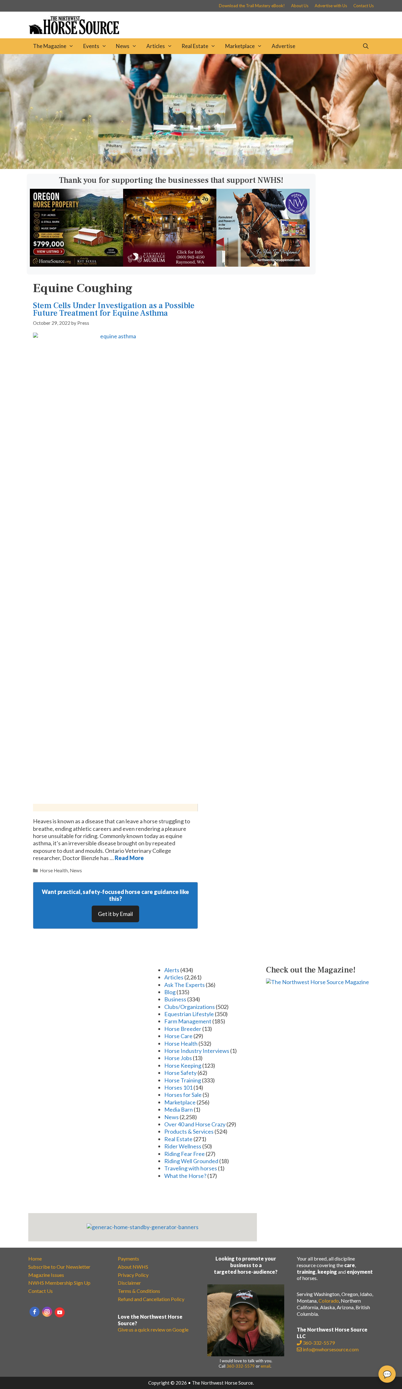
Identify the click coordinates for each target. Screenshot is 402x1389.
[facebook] (35, 1312)
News (122, 46)
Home (35, 1258)
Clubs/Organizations (189, 1006)
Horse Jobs (178, 1057)
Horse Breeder (182, 1028)
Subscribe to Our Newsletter (59, 1267)
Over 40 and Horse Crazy (194, 1124)
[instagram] (47, 1312)
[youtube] (60, 1312)
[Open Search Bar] (365, 46)
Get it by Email (115, 913)
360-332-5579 (240, 1366)
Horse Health (54, 870)
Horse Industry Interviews (196, 1050)
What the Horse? (185, 1175)
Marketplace (240, 46)
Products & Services (189, 1131)
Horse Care (178, 1035)
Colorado (328, 1301)
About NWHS (133, 1267)
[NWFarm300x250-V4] (263, 264)
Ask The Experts (184, 984)
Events (91, 46)
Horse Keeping (182, 1065)
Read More (129, 857)
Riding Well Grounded (191, 1161)
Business (175, 999)
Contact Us (363, 5)
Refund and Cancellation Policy (151, 1299)
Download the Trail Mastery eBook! (252, 5)
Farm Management (187, 1021)
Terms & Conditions (139, 1291)
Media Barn (178, 1109)
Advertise (283, 46)
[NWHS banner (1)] (169, 264)
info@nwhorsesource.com (331, 1349)
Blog (170, 992)
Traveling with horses (190, 1168)
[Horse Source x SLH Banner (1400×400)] (201, 166)
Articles (155, 46)
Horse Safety (180, 1072)
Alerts (171, 970)
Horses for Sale (183, 1094)
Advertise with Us (331, 5)
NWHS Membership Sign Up (59, 1283)
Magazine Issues (46, 1275)
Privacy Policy (133, 1275)
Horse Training (182, 1080)
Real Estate (195, 46)
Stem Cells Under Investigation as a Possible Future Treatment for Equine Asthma (113, 309)
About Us (299, 5)
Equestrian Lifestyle (189, 1013)
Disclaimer (129, 1283)
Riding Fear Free (184, 1153)
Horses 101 (178, 1087)
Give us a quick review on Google (153, 1329)
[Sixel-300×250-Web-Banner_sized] (76, 264)
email (265, 1366)
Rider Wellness (182, 1146)
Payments (128, 1258)
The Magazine (49, 46)
